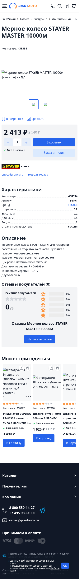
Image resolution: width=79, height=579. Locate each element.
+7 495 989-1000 (22, 513)
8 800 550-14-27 (22, 507)
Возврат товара (37, 174)
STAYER (72, 205)
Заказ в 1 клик (54, 153)
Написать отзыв (39, 339)
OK (65, 565)
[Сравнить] (21, 368)
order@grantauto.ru (24, 520)
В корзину (54, 142)
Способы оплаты (13, 174)
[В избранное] (27, 368)
